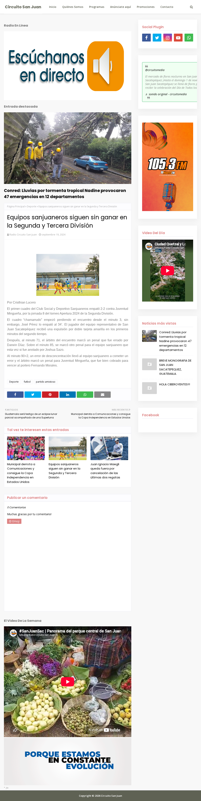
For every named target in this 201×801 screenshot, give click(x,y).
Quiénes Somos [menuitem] (72, 7)
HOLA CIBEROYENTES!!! (174, 384)
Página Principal (16, 206)
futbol (27, 381)
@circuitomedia (154, 70)
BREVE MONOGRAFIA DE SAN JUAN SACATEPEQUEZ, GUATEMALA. (175, 367)
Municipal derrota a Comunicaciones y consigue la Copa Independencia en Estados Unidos (21, 473)
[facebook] (146, 38)
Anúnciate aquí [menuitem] (120, 7)
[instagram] (167, 38)
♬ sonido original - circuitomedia (166, 94)
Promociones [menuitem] (145, 7)
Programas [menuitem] (96, 7)
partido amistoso (45, 381)
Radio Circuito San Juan (23, 234)
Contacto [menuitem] (166, 7)
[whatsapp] (189, 38)
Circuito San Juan (23, 7)
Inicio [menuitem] (52, 7)
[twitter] (157, 38)
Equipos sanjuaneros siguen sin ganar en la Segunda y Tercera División (64, 471)
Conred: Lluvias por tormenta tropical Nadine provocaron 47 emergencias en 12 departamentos (65, 193)
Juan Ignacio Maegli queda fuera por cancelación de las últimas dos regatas (105, 471)
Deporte (31, 206)
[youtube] (178, 38)
